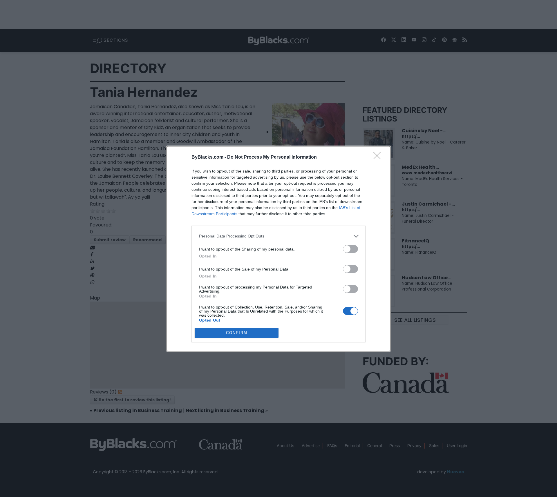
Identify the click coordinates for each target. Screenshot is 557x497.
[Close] (378, 157)
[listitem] (278, 236)
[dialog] (278, 248)
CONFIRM (236, 333)
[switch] (350, 249)
